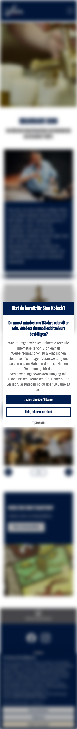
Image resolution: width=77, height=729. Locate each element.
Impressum (39, 422)
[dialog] (38, 364)
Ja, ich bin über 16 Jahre (39, 400)
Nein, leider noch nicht (38, 412)
